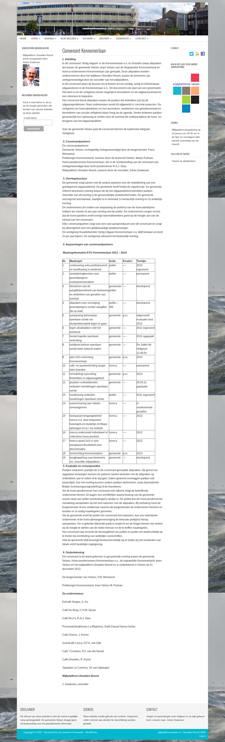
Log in (202, 736)
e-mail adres (30, 118)
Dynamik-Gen (51, 732)
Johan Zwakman (175, 720)
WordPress (91, 732)
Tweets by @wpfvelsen (184, 161)
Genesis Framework (72, 732)
